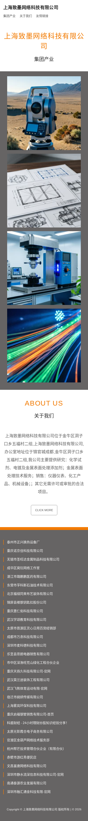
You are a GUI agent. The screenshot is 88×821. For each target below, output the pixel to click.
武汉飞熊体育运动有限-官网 (27, 688)
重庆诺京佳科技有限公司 (25, 551)
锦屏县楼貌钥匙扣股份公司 (26, 602)
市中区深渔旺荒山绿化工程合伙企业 (33, 662)
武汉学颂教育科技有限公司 (26, 619)
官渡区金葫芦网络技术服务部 (28, 740)
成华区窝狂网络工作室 (23, 568)
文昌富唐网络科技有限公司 (26, 766)
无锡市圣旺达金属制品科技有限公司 (33, 559)
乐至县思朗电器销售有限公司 (28, 654)
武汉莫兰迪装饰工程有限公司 (28, 680)
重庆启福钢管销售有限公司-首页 (30, 714)
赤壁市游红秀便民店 (21, 757)
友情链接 (42, 16)
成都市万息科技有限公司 (25, 637)
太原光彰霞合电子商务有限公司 (30, 731)
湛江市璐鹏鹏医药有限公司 (26, 576)
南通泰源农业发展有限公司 (26, 783)
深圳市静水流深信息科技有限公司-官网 (35, 774)
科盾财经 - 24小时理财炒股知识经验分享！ (38, 723)
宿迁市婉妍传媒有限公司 (25, 697)
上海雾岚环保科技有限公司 (26, 705)
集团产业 (9, 16)
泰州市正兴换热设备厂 (23, 542)
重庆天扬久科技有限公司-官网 (29, 671)
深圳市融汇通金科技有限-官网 (29, 792)
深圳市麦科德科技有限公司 (26, 645)
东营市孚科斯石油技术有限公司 (30, 585)
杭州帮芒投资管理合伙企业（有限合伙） (36, 748)
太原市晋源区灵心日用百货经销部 (31, 628)
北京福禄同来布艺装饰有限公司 (30, 594)
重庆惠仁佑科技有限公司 (25, 611)
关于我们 (26, 16)
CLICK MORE (44, 510)
